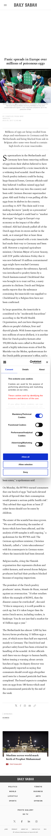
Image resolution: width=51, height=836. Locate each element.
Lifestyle (13, 796)
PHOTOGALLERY (16, 764)
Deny (25, 472)
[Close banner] (47, 362)
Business (38, 791)
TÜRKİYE (38, 787)
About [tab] (42, 369)
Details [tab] (25, 369)
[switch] (39, 425)
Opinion (38, 801)
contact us (36, 829)
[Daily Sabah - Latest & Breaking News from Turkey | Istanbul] (25, 5)
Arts (38, 796)
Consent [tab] (9, 369)
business (6, 718)
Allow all (25, 457)
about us (24, 829)
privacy (14, 829)
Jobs (6, 829)
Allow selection (26, 464)
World (12, 791)
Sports (12, 801)
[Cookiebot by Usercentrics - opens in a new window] (31, 362)
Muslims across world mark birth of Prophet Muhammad (23, 757)
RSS (45, 829)
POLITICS (12, 787)
